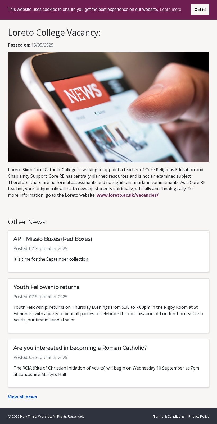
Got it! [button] (200, 9)
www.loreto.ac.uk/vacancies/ (128, 195)
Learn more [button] (170, 9)
